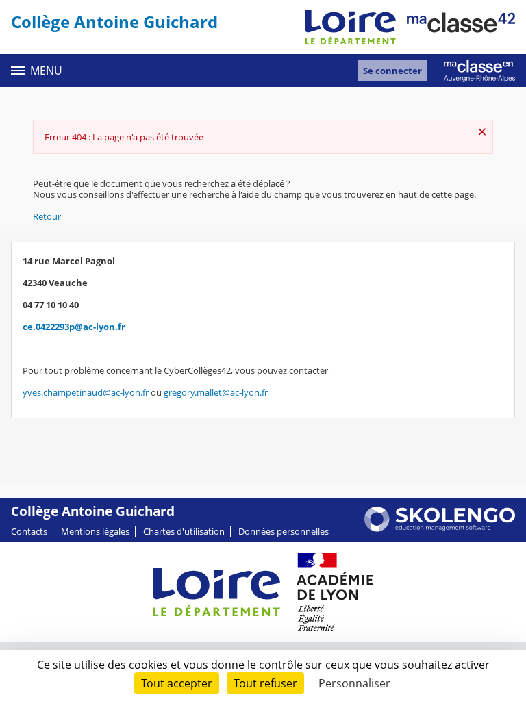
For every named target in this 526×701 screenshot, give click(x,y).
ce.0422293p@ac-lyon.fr (74, 326)
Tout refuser (265, 683)
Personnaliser (354, 683)
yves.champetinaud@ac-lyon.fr (86, 392)
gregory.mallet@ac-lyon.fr (216, 392)
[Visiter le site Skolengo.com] (439, 528)
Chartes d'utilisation (184, 531)
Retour (47, 216)
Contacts (29, 531)
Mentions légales (95, 531)
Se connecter (392, 70)
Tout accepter (176, 683)
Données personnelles (283, 531)
